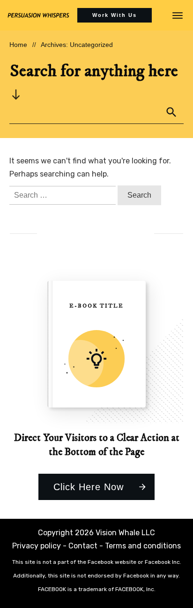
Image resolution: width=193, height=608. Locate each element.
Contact (82, 545)
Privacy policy (36, 545)
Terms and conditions (143, 545)
